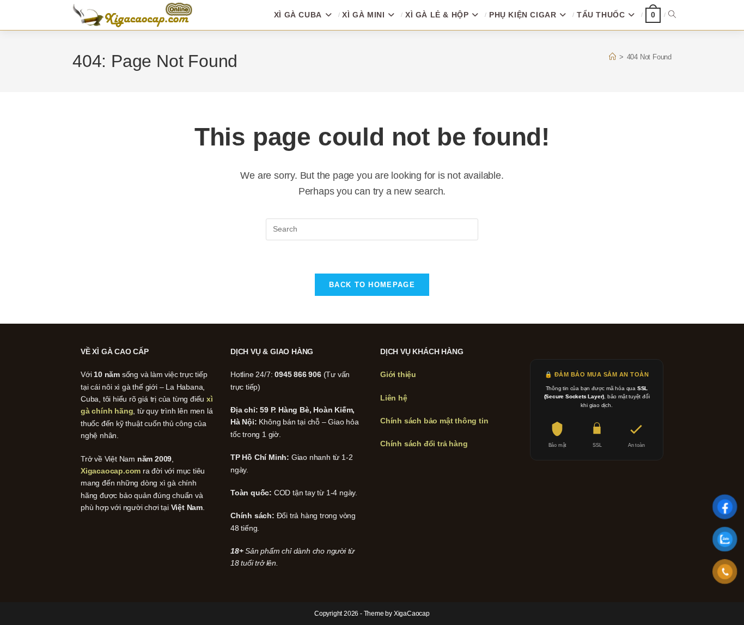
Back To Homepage (372, 285)
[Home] (612, 57)
